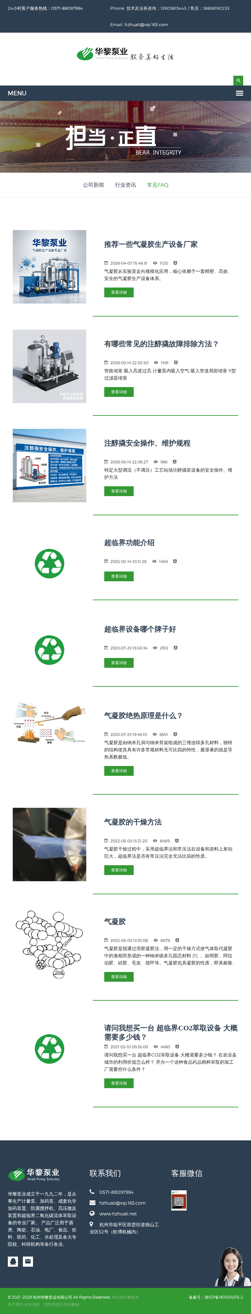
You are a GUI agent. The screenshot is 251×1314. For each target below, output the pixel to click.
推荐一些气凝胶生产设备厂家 (151, 244)
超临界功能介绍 (129, 543)
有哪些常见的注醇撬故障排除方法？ (161, 344)
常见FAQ (157, 185)
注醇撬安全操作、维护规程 (147, 443)
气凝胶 (115, 921)
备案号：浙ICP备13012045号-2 (216, 1297)
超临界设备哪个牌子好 (140, 629)
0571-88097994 (116, 1192)
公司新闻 (93, 185)
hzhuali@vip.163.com (146, 24)
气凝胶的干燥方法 (133, 822)
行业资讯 (125, 185)
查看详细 (119, 292)
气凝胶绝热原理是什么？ (143, 716)
